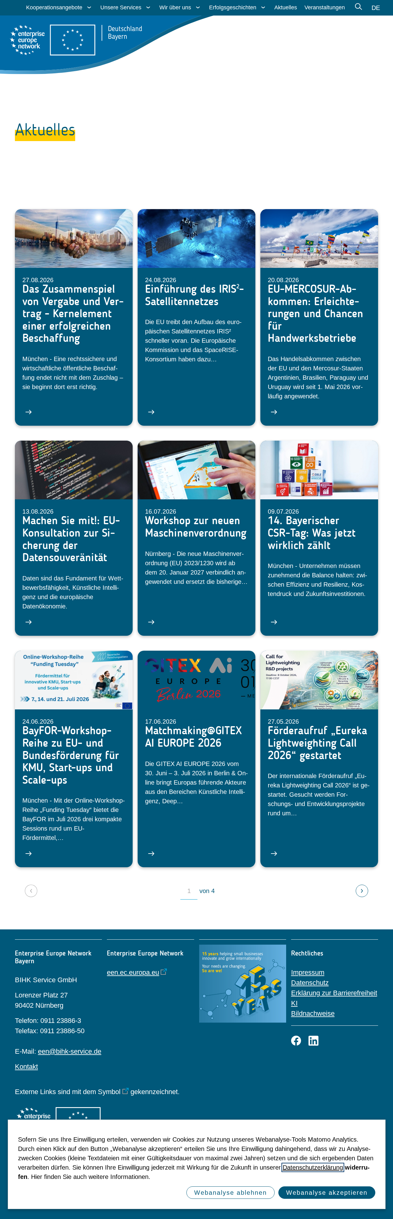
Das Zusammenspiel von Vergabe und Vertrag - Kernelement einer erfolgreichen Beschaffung (73, 313)
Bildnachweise (313, 1013)
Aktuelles (285, 7)
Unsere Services (120, 7)
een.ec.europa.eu (133, 972)
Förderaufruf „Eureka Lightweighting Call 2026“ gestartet (317, 742)
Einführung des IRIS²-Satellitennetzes (194, 295)
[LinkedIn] (313, 1041)
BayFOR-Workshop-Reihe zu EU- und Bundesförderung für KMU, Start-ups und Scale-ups (70, 755)
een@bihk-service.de (69, 1051)
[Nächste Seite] (362, 891)
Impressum (307, 972)
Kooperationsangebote (54, 7)
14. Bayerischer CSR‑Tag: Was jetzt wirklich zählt (311, 532)
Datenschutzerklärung (313, 1167)
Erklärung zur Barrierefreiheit (334, 993)
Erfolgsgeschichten (232, 7)
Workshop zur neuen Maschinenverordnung (195, 526)
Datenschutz (310, 983)
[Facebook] (296, 1041)
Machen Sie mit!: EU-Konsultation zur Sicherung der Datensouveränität (71, 538)
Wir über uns (175, 7)
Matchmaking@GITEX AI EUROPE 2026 (193, 736)
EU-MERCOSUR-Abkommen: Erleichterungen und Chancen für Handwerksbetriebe (315, 313)
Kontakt (26, 1066)
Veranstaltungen (324, 7)
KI (294, 1003)
